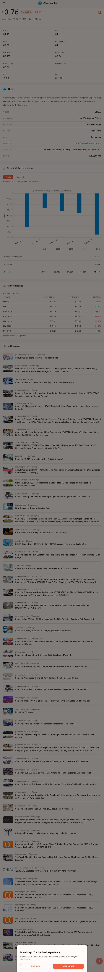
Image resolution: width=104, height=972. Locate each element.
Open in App (68, 966)
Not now (35, 966)
